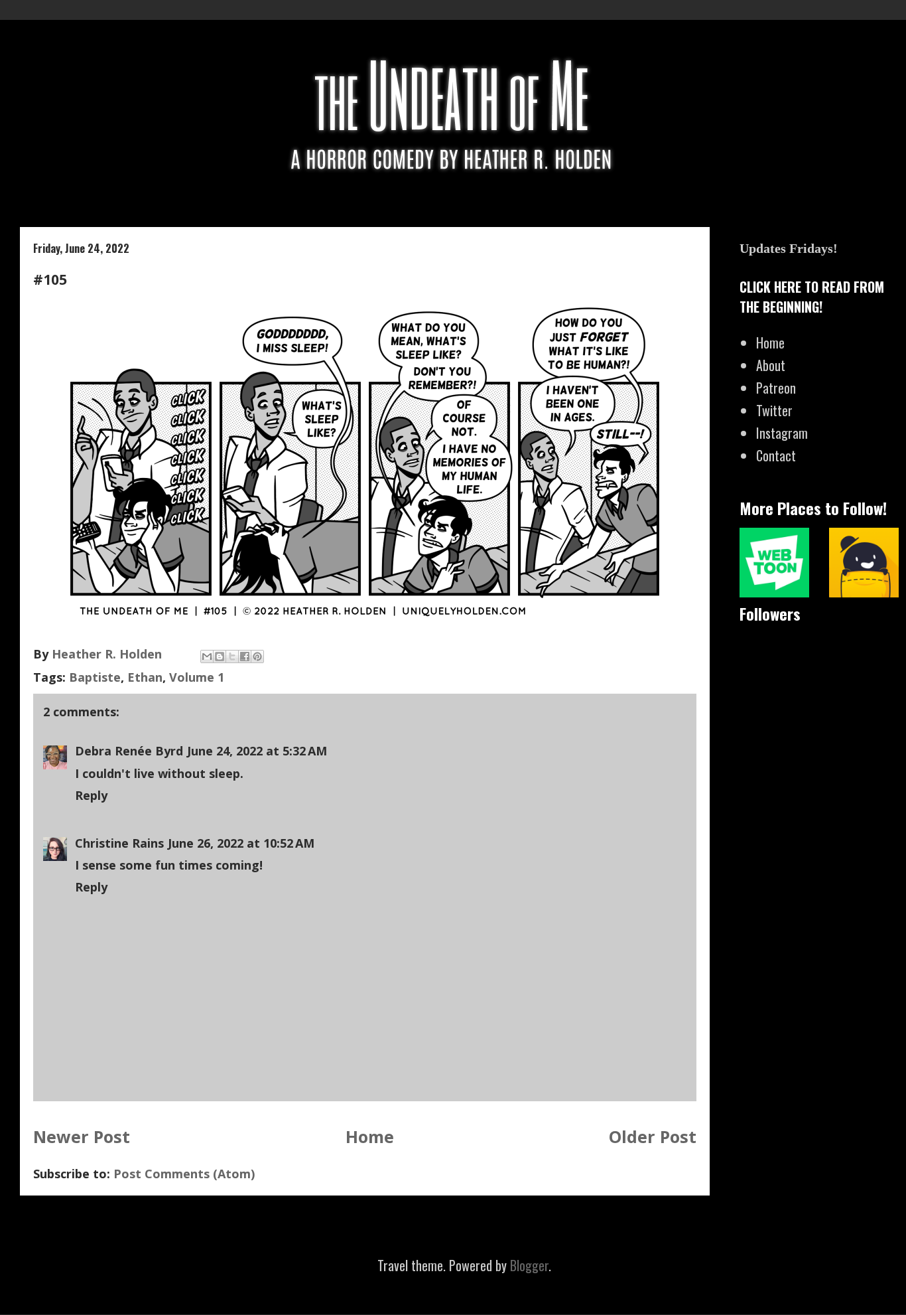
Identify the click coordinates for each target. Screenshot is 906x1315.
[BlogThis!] (219, 656)
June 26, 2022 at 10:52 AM (241, 843)
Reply (91, 795)
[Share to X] (232, 656)
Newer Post (81, 1136)
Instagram (782, 433)
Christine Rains (119, 843)
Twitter (774, 410)
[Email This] (207, 656)
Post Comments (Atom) (184, 1174)
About (770, 365)
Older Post (652, 1136)
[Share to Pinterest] (257, 656)
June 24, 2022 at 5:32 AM (257, 751)
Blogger (529, 1265)
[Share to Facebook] (244, 656)
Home (370, 1136)
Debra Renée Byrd (129, 751)
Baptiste (95, 677)
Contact (776, 455)
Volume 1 (196, 677)
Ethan (144, 677)
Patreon (776, 388)
